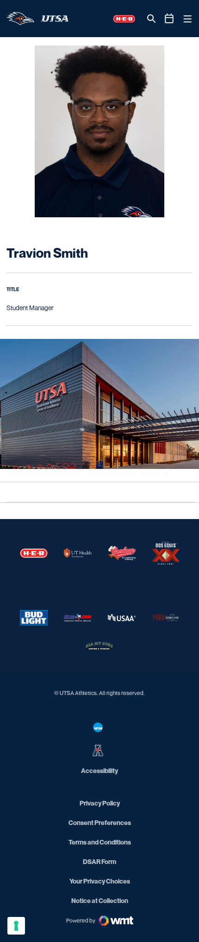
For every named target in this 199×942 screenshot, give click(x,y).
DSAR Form (99, 861)
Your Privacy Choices (99, 881)
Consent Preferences (99, 822)
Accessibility (99, 770)
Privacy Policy (100, 803)
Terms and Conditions (99, 842)
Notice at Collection (99, 900)
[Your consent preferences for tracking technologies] (16, 926)
